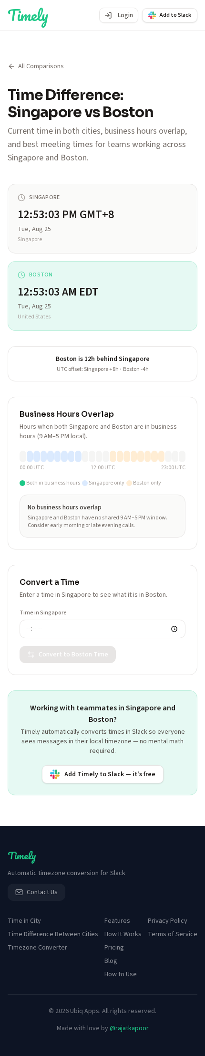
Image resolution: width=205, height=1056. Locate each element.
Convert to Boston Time (73, 654)
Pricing (114, 947)
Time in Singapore (43, 613)
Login (125, 15)
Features (117, 921)
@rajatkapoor (129, 1028)
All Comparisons (41, 66)
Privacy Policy (167, 921)
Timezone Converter (37, 947)
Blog (110, 961)
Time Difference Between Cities (53, 934)
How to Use (120, 974)
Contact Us (42, 892)
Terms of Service (172, 934)
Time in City (24, 921)
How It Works (123, 934)
